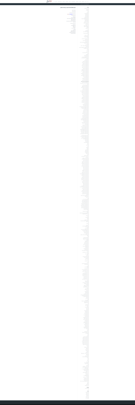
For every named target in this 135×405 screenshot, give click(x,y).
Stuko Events (87, 28)
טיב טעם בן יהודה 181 (86, 243)
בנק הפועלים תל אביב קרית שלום (85, 100)
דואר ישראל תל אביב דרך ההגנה (85, 161)
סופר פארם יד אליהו (87, 316)
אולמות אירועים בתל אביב (86, 33)
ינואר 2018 (87, 395)
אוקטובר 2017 (87, 398)
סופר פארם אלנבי (87, 312)
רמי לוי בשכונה (87, 371)
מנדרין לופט (87, 290)
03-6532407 (71, 14)
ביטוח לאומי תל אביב (86, 56)
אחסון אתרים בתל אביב (86, 36)
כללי (88, 389)
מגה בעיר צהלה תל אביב (86, 277)
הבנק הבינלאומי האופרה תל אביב (85, 201)
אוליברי (88, 32)
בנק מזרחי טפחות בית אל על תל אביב (85, 126)
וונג (88, 222)
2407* (68, 14)
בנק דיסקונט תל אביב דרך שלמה (85, 62)
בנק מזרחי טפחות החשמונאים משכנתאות (84, 129)
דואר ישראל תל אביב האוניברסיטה (85, 163)
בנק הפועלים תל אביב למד (86, 96)
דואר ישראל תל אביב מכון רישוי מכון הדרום (84, 173)
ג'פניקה (88, 146)
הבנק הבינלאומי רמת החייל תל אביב (85, 207)
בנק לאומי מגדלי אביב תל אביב (85, 113)
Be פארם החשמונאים (86, 17)
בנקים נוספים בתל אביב (86, 142)
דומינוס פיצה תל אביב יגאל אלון (85, 190)
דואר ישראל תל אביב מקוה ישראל (85, 174)
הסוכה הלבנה (87, 215)
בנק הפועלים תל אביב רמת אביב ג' (85, 101)
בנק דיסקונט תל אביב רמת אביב (85, 72)
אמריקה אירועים (87, 44)
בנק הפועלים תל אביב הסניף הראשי (85, 87)
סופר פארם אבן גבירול (86, 310)
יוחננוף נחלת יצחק (87, 259)
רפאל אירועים (87, 374)
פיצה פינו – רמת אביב (86, 347)
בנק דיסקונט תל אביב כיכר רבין (85, 66)
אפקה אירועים (87, 46)
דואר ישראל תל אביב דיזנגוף (86, 160)
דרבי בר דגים (87, 197)
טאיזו (88, 236)
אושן (88, 34)
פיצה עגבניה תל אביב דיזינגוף (86, 342)
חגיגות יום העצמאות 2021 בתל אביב (85, 229)
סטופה (88, 329)
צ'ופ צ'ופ (88, 357)
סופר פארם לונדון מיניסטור (86, 317)
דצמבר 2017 (87, 396)
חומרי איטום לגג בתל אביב (86, 231)
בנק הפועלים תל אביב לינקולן (86, 95)
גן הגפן (88, 154)
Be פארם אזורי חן (87, 14)
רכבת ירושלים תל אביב (86, 370)
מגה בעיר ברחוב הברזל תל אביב (85, 269)
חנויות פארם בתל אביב (86, 232)
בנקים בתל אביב (87, 141)
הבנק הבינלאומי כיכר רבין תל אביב (85, 204)
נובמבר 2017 (87, 397)
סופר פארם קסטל (87, 323)
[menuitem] (88, 1)
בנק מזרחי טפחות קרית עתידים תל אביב (85, 136)
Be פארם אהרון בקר (87, 13)
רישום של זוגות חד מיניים (86, 369)
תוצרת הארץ (87, 384)
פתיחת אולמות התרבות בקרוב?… (85, 356)
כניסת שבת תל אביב (86, 264)
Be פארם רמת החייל (86, 21)
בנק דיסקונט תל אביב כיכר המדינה (85, 65)
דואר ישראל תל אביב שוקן (86, 184)
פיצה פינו (88, 346)
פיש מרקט (88, 351)
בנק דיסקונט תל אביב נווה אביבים (85, 69)
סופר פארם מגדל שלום (86, 318)
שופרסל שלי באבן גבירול (86, 379)
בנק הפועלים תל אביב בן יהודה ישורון (84, 4)
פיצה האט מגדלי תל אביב (86, 336)
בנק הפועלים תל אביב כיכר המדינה (85, 92)
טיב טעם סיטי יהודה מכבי (86, 248)
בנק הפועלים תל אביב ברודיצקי (85, 82)
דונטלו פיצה (87, 194)
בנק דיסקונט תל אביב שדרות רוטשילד (85, 73)
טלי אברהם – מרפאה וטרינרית (86, 252)
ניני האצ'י (88, 306)
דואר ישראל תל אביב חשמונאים (85, 170)
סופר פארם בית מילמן (86, 313)
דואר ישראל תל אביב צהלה (86, 180)
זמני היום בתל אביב (87, 228)
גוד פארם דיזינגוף (87, 150)
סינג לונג (88, 330)
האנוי (88, 198)
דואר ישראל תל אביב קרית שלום (85, 181)
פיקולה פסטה (87, 350)
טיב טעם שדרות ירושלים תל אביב (85, 250)
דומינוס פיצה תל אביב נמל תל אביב (85, 191)
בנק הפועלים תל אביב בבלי (86, 79)
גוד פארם (88, 148)
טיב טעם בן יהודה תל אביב (86, 244)
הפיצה (88, 216)
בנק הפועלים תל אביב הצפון (86, 88)
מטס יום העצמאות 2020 (86, 286)
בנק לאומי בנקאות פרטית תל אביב (85, 108)
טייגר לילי (88, 251)
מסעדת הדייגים (87, 298)
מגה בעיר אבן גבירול (87, 268)
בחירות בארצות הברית (86, 55)
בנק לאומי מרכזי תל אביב (86, 114)
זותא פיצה (88, 227)
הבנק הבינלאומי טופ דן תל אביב (85, 202)
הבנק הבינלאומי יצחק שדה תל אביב (85, 203)
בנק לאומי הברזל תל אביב (86, 110)
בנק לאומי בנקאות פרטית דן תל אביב (85, 107)
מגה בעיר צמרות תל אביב (86, 278)
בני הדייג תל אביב (87, 59)
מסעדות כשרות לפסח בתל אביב (85, 295)
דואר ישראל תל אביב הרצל (86, 168)
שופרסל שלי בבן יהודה (86, 380)
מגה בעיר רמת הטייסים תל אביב (85, 279)
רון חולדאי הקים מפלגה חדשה (86, 367)
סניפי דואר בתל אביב (86, 331)
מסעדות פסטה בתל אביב (86, 296)
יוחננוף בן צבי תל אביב (86, 257)
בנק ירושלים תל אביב (86, 103)
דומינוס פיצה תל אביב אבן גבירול (85, 188)
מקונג (88, 299)
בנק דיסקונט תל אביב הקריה (86, 63)
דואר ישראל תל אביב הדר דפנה (85, 164)
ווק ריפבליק (87, 223)
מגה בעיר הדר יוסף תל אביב (86, 270)
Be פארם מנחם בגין (87, 19)
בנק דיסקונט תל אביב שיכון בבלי (85, 74)
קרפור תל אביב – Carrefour (86, 366)
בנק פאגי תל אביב (87, 140)
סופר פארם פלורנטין (87, 320)
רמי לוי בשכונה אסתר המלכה (86, 372)
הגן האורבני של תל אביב (86, 209)
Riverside (87, 27)
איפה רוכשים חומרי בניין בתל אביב (85, 38)
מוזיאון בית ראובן (87, 281)
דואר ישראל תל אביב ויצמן (86, 169)
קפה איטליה (87, 365)
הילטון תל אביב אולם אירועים (86, 211)
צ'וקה (88, 358)
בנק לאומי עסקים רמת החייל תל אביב (85, 119)
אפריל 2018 (87, 393)
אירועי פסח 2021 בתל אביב (86, 40)
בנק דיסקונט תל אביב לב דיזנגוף (85, 67)
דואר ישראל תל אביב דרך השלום (85, 162)
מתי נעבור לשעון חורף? (86, 302)
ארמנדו (88, 49)
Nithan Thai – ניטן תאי (86, 25)
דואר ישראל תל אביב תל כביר (86, 187)
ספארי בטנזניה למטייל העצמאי (85, 332)
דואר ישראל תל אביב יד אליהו (86, 171)
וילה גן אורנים (87, 225)
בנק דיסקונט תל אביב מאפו (86, 68)
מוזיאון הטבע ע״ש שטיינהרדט (86, 282)
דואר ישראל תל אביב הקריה (86, 167)
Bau (88, 11)
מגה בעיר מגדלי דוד (87, 272)
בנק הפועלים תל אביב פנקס (86, 99)
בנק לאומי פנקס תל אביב (86, 121)
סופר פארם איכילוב (87, 311)
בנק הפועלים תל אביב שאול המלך (85, 102)
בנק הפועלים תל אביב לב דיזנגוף (85, 94)
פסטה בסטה (87, 354)
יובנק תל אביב (87, 255)
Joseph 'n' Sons (87, 24)
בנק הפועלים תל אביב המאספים (85, 86)
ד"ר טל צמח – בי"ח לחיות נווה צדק (85, 156)
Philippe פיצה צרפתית (86, 26)
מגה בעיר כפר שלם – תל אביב (85, 271)
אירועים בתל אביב (87, 388)
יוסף (88, 261)
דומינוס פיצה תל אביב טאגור (86, 189)
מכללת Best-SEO (87, 289)
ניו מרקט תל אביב (87, 305)
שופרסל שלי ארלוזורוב (86, 378)
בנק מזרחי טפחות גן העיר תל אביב (85, 128)
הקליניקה (88, 218)
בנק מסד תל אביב (87, 139)
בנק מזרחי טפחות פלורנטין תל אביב (85, 135)
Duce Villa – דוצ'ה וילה (86, 22)
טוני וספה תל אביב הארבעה (86, 238)
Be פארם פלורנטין (87, 20)
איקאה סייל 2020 (87, 39)
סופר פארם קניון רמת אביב (86, 322)
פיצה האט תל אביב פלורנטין (86, 339)
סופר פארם (87, 309)
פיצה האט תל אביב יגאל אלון (86, 338)
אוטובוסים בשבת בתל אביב (86, 31)
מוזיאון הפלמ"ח (87, 284)
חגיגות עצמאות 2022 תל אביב (85, 230)
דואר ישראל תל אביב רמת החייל (85, 182)
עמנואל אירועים (87, 333)
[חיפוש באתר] (54, 1)
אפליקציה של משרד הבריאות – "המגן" (85, 45)
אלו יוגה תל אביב (87, 41)
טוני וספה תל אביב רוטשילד (86, 239)
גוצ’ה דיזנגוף (87, 153)
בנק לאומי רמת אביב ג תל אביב (85, 123)
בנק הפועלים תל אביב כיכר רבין (85, 93)
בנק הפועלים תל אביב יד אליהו (85, 90)
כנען (88, 265)
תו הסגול (88, 383)
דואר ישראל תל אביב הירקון (86, 166)
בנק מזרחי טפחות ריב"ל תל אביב (85, 137)
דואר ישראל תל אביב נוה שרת (86, 176)
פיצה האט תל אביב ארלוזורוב (86, 337)
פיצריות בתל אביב (87, 349)
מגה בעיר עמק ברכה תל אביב (86, 275)
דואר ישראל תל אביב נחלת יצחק (85, 177)
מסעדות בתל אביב (87, 293)
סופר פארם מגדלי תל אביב (86, 319)
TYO (88, 29)
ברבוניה (88, 143)
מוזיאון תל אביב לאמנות (86, 285)
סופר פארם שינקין (87, 326)
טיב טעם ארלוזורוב (87, 241)
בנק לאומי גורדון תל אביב (86, 109)
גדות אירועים (87, 147)
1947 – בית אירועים (87, 8)
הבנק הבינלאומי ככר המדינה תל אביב (85, 205)
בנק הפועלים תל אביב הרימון (86, 89)
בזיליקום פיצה (87, 54)
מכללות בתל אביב (87, 288)
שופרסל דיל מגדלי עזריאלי (86, 377)
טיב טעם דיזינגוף (87, 245)
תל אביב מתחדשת (87, 385)
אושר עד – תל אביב (87, 35)
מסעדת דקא (87, 297)
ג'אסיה (88, 144)
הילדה (88, 210)
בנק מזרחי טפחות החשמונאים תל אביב (85, 130)
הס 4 (88, 214)
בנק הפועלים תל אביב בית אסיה (85, 80)
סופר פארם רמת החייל (86, 324)
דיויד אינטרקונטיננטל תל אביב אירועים (85, 195)
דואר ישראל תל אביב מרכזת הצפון (85, 175)
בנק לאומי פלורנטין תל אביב (86, 120)
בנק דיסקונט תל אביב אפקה (86, 61)
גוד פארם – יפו (87, 149)
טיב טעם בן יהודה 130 (86, 242)
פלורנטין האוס (87, 352)
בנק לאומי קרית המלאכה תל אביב (85, 122)
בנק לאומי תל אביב (87, 124)
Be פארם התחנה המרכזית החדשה (85, 18)
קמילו (88, 364)
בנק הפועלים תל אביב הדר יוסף (85, 85)
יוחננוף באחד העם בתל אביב (86, 256)
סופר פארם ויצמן (87, 315)
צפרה (88, 359)
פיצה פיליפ (87, 345)
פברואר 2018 (87, 394)
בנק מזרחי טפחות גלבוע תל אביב (85, 127)
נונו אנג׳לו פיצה (87, 304)
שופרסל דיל (87, 376)
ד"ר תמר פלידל (87, 157)
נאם (88, 303)
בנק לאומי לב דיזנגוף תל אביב (86, 112)
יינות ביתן (88, 262)
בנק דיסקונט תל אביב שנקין (86, 76)
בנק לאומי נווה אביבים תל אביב (85, 116)
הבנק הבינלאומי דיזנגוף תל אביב (85, 200)
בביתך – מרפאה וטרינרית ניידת (85, 52)
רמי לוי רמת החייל (87, 373)
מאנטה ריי (88, 266)
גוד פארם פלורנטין (87, 151)
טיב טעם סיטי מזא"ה (87, 249)
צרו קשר (88, 360)
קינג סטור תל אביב (87, 363)
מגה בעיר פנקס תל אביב (86, 276)
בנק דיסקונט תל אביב (86, 60)
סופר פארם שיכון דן (87, 325)
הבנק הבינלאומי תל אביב (86, 208)
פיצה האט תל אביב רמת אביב (85, 340)
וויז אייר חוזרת (87, 221)
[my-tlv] (49, 1)
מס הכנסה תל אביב (87, 291)
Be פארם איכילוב (87, 15)
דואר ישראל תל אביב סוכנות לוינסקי (85, 178)
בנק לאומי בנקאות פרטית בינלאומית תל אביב (84, 106)
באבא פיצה (87, 51)
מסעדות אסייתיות (87, 292)
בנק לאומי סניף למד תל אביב (86, 117)
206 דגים (88, 9)
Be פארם (88, 12)
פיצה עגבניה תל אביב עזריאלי (86, 343)
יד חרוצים (88, 254)
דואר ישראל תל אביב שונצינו (86, 183)
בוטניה (88, 53)
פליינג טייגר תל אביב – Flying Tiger (85, 353)
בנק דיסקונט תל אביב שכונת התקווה (85, 75)
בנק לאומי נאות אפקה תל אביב (85, 115)
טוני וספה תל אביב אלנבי (86, 237)
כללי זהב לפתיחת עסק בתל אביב (85, 263)
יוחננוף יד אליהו (87, 258)
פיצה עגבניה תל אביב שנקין (86, 344)
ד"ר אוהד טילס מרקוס (86, 155)
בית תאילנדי (87, 58)
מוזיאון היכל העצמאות (86, 283)
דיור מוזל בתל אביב (87, 196)
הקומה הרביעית (87, 217)
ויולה (88, 224)
